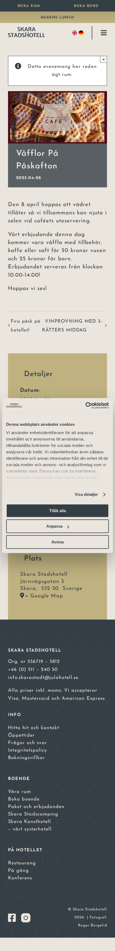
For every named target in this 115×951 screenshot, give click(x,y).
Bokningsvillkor (26, 758)
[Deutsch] (82, 33)
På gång (18, 870)
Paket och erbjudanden (36, 807)
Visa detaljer (86, 494)
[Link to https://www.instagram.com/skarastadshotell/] (26, 917)
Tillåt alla (57, 510)
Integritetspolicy (27, 750)
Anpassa (54, 526)
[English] (75, 33)
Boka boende (24, 799)
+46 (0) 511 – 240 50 (33, 669)
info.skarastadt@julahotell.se (43, 677)
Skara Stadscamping (33, 814)
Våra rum (19, 792)
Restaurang (22, 863)
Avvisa (57, 542)
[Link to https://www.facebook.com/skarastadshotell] (12, 917)
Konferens (20, 878)
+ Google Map (44, 596)
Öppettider (21, 735)
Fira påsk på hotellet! (25, 326)
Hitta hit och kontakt (33, 728)
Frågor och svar (27, 743)
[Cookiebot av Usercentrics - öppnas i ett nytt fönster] (85, 405)
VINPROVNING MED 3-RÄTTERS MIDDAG (72, 326)
